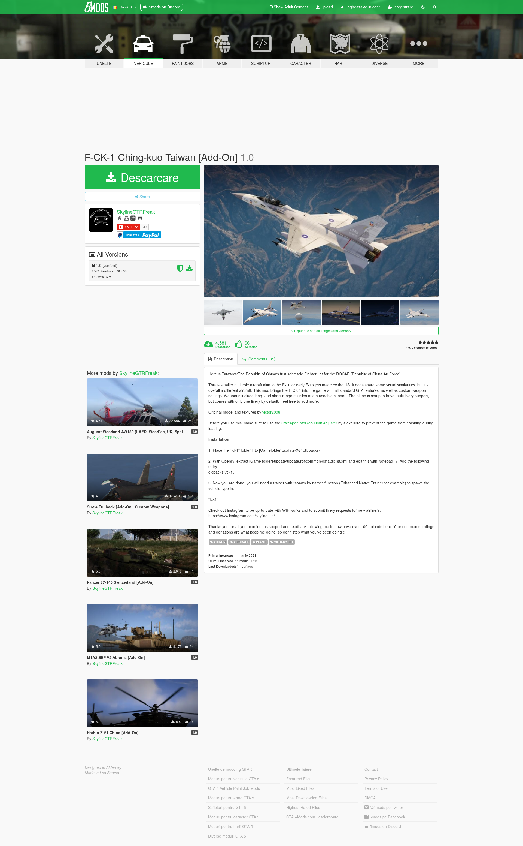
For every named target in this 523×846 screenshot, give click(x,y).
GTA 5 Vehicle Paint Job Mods (234, 788)
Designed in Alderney (103, 767)
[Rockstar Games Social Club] (133, 218)
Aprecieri (251, 346)
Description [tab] (222, 359)
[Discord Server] (140, 218)
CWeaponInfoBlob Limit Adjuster (309, 423)
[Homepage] (120, 218)
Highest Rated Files (303, 807)
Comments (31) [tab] (260, 359)
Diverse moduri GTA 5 (227, 836)
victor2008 (271, 412)
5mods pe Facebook (387, 817)
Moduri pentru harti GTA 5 (230, 826)
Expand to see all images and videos (321, 330)
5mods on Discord (385, 826)
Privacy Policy (376, 778)
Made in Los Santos (102, 772)
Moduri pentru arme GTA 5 (231, 797)
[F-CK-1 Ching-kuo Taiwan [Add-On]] (321, 231)
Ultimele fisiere (299, 769)
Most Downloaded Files (306, 797)
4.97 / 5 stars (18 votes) (422, 347)
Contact (371, 769)
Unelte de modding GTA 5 (230, 769)
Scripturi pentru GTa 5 (227, 807)
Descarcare (148, 177)
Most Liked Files (300, 788)
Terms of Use (376, 788)
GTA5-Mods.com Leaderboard (312, 817)
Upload (326, 7)
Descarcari (222, 346)
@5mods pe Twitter (386, 807)
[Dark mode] (423, 7)
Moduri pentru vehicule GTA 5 (233, 778)
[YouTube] (126, 218)
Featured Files (298, 778)
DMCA (370, 797)
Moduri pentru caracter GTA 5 (233, 817)
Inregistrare (402, 7)
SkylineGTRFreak (136, 211)
